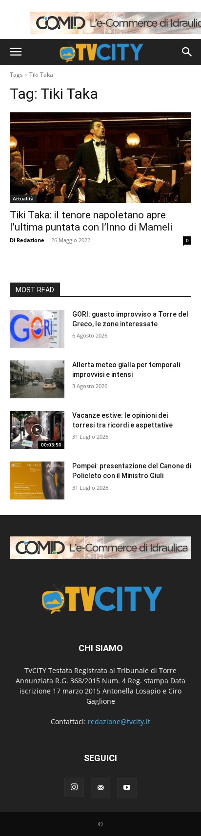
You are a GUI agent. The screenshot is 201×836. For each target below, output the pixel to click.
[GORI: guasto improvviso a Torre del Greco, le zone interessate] (37, 329)
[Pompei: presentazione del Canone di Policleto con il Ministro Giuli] (37, 480)
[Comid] (100, 547)
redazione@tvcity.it (119, 721)
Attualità (23, 198)
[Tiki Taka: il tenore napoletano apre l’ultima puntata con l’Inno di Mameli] (100, 157)
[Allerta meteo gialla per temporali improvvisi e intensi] (37, 379)
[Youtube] (127, 788)
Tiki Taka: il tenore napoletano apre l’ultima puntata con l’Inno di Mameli (91, 221)
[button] (15, 52)
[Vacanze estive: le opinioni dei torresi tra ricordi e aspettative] (37, 430)
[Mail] (100, 788)
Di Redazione (27, 240)
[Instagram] (74, 787)
